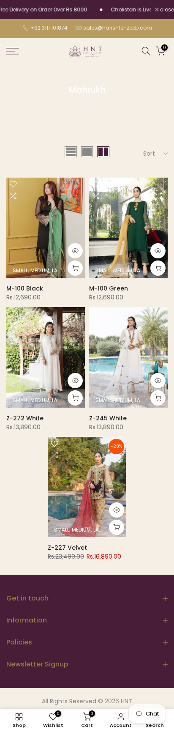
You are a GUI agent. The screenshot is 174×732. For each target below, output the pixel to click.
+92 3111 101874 (49, 27)
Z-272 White (25, 418)
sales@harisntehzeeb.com (117, 27)
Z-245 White (108, 418)
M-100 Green (108, 288)
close (166, 9)
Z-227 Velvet (67, 547)
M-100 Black (24, 288)
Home (70, 100)
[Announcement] (128, 9)
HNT (126, 701)
